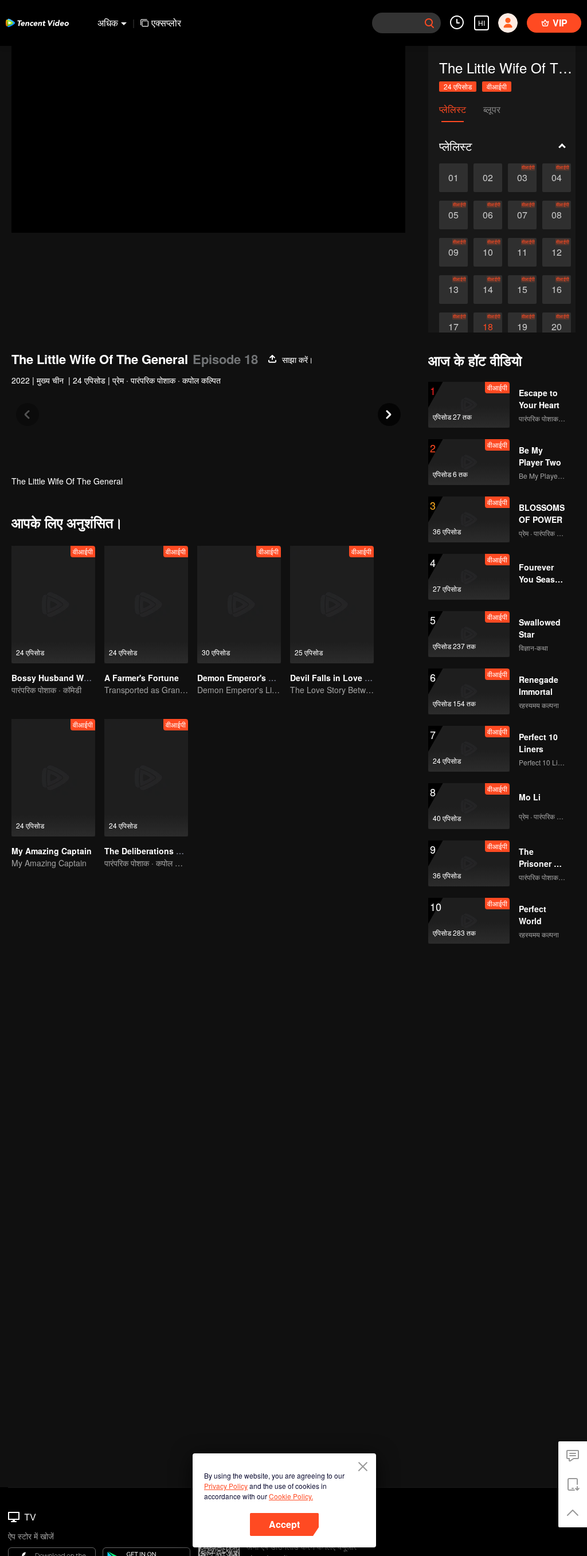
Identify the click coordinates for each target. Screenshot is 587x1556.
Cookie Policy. (291, 1496)
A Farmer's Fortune (141, 677)
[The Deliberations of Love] (146, 777)
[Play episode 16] (556, 289)
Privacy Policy (226, 1486)
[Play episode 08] (556, 215)
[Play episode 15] (522, 289)
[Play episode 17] (453, 326)
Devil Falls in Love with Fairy (346, 677)
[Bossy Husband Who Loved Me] (53, 604)
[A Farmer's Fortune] (146, 604)
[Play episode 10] (487, 252)
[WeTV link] (37, 23)
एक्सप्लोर (166, 22)
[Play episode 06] (487, 215)
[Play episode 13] (453, 289)
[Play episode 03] (522, 177)
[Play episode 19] (522, 326)
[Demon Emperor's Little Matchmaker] (239, 604)
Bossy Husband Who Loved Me (73, 677)
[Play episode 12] (556, 252)
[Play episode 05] (453, 215)
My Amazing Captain (51, 851)
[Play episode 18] (487, 326)
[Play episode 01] (453, 177)
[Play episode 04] (556, 177)
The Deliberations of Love (155, 851)
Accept (284, 1524)
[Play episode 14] (487, 289)
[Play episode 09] (453, 252)
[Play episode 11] (522, 252)
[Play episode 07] (522, 215)
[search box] (429, 23)
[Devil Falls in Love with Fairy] (332, 604)
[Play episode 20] (556, 326)
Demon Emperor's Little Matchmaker (267, 677)
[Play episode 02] (487, 177)
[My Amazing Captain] (53, 777)
